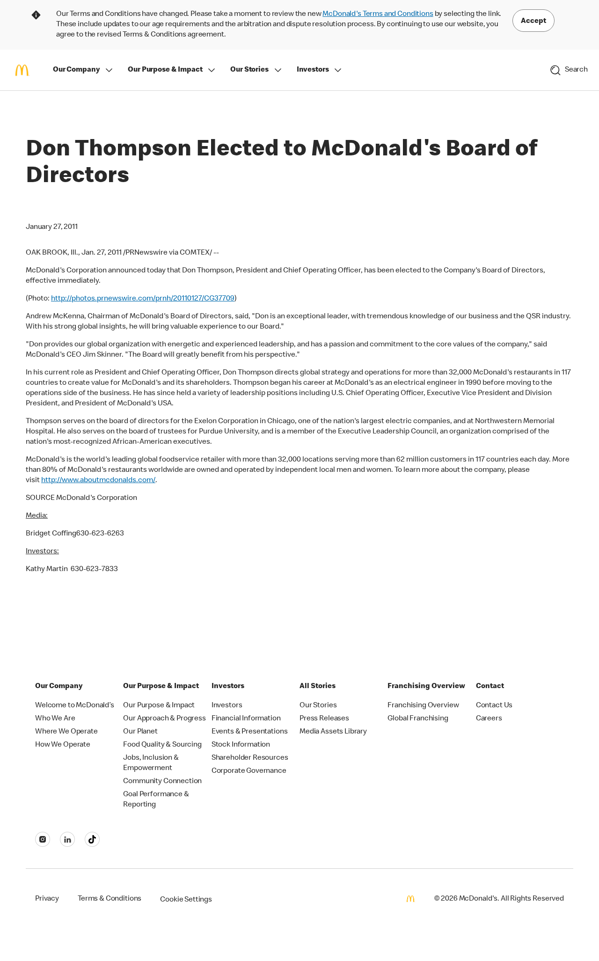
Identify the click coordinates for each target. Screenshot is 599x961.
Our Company (76, 70)
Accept (533, 21)
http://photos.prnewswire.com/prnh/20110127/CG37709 (142, 299)
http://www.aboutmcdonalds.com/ (98, 480)
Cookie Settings (186, 900)
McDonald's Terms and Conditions (377, 14)
